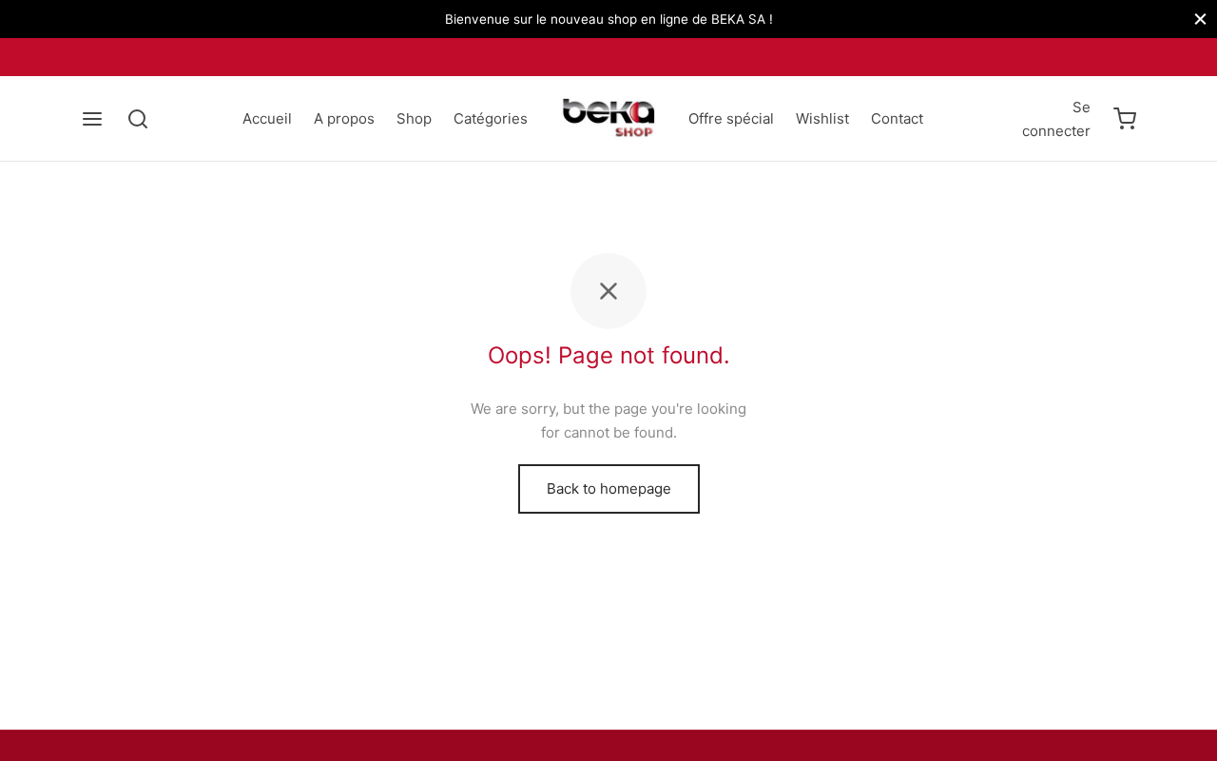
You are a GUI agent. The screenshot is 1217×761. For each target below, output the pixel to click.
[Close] (1200, 18)
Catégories (491, 118)
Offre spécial (731, 118)
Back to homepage (609, 488)
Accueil (267, 118)
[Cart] (1124, 118)
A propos (344, 118)
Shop (414, 118)
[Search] (137, 118)
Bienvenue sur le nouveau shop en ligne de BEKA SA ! (609, 19)
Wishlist (822, 118)
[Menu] (92, 119)
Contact (897, 118)
